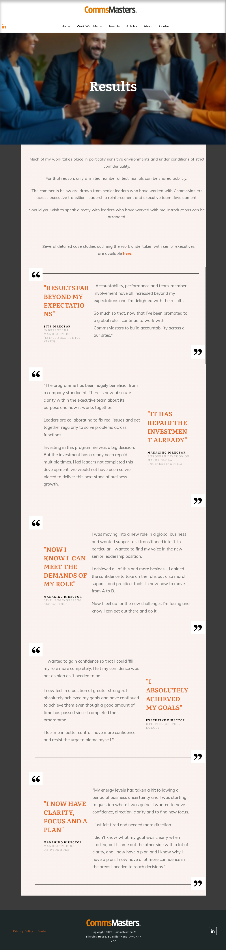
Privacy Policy (23, 931)
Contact (43, 931)
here (127, 253)
